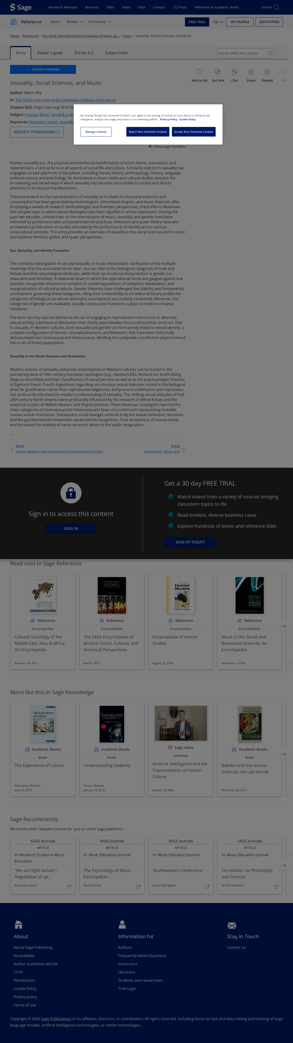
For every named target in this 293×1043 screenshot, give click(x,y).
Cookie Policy (187, 119)
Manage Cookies (96, 131)
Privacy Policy (169, 119)
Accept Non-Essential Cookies (193, 131)
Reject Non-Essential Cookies (148, 131)
